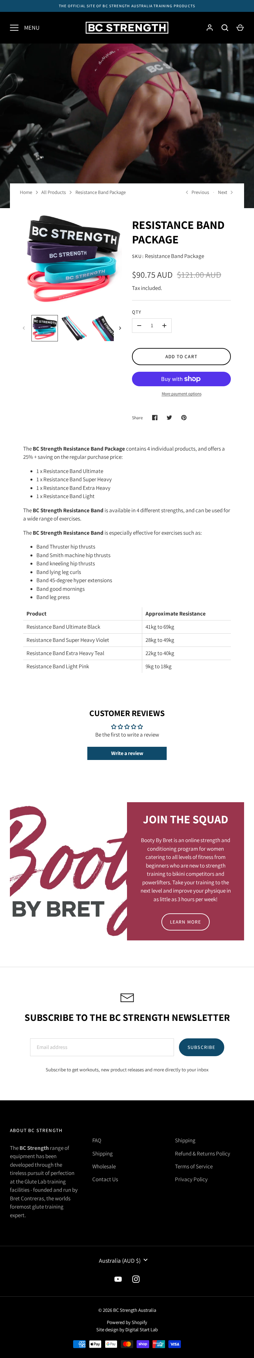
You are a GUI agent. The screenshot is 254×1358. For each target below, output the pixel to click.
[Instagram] (136, 1279)
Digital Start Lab (141, 1329)
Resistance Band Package (100, 192)
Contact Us (105, 1179)
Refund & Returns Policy (202, 1153)
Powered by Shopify (127, 1322)
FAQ (96, 1140)
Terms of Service (194, 1166)
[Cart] (240, 27)
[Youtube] (118, 1279)
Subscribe (202, 1047)
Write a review (127, 753)
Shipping (102, 1153)
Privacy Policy (191, 1179)
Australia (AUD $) (120, 1260)
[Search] (225, 27)
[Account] (209, 27)
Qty (137, 312)
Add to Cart (181, 356)
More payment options (181, 393)
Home (26, 192)
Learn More (185, 922)
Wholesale (104, 1166)
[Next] (120, 328)
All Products (53, 192)
